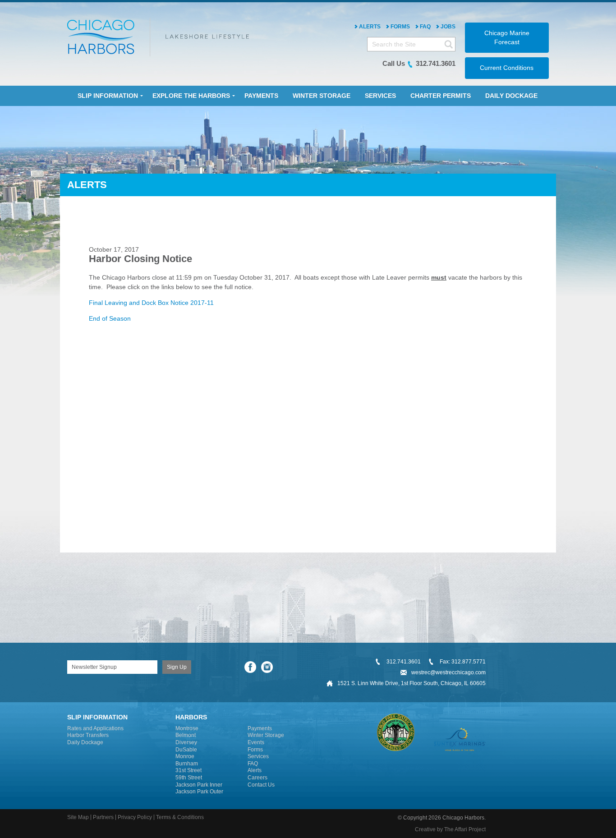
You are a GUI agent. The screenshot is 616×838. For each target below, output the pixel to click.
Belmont (185, 735)
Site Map (78, 817)
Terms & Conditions (180, 817)
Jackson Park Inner (198, 785)
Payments (260, 728)
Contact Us (261, 785)
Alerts (370, 26)
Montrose (186, 728)
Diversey (186, 742)
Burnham (186, 763)
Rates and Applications (95, 728)
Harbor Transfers (88, 735)
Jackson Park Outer (199, 791)
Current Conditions (506, 67)
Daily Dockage (85, 742)
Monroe (184, 756)
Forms (400, 26)
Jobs (448, 26)
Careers (257, 777)
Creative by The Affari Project (450, 829)
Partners (103, 817)
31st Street (188, 770)
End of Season (110, 318)
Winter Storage (266, 735)
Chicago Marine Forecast (506, 37)
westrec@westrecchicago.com (448, 672)
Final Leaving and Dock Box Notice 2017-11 (151, 302)
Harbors (191, 717)
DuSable (186, 749)
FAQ (425, 26)
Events (256, 742)
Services (258, 756)
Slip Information (97, 717)
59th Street (188, 777)
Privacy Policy (135, 817)
